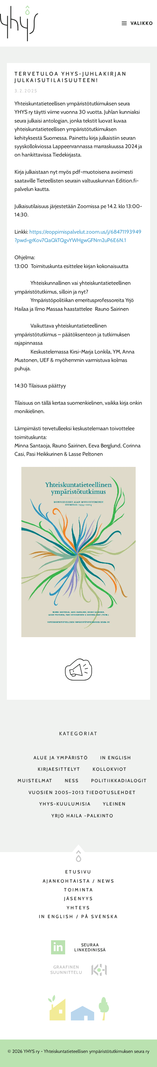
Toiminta (78, 890)
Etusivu (78, 872)
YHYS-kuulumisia (65, 804)
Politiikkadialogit (119, 780)
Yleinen (114, 804)
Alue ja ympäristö (61, 757)
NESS (72, 780)
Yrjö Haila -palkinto (82, 815)
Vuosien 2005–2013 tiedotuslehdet (82, 792)
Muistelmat (35, 780)
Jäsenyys (78, 898)
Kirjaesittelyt (59, 769)
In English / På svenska (78, 916)
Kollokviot (110, 769)
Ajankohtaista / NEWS (79, 881)
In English (115, 757)
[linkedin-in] (58, 947)
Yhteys (78, 907)
